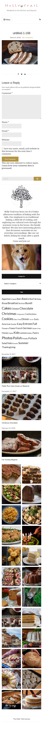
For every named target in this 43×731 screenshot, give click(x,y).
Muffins (29, 333)
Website (5, 139)
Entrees (27, 323)
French (19, 328)
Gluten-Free (36, 328)
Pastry (36, 333)
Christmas (9, 314)
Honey (5, 332)
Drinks (32, 319)
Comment (7, 93)
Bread (5, 303)
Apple (14, 299)
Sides (10, 343)
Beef (31, 299)
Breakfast (13, 303)
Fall (35, 323)
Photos (7, 338)
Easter (14, 324)
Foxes (12, 328)
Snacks (15, 343)
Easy (19, 323)
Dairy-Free (17, 319)
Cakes (6, 308)
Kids (16, 332)
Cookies (7, 319)
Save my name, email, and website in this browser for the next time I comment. (20, 151)
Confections (30, 314)
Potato (25, 338)
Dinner (25, 318)
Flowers (5, 328)
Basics (25, 298)
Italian (11, 333)
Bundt (28, 303)
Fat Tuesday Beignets (9, 460)
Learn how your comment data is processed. (18, 167)
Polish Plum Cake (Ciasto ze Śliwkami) (15, 386)
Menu (7, 19)
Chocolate (26, 308)
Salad (4, 343)
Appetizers (7, 299)
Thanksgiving (8, 347)
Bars (19, 298)
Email (5, 131)
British (22, 303)
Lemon (23, 332)
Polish (17, 338)
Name (5, 122)
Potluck (32, 338)
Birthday (37, 299)
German (27, 328)
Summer (23, 343)
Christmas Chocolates (10, 423)
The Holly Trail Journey (21, 719)
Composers (20, 314)
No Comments (27, 37)
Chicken (15, 308)
